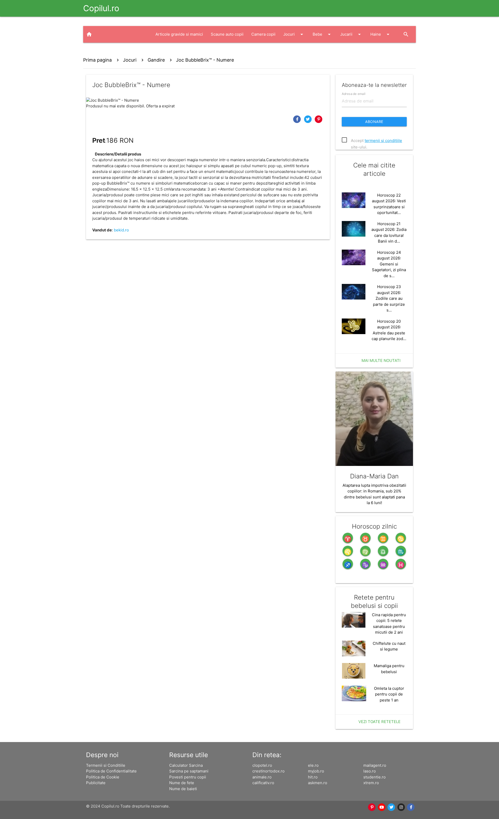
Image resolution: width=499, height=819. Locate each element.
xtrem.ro (371, 782)
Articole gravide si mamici (179, 34)
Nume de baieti (183, 788)
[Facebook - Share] (297, 118)
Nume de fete (181, 782)
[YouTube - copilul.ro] (382, 807)
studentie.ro (374, 777)
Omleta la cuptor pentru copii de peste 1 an (389, 694)
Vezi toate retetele (379, 721)
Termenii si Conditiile (105, 765)
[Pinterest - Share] (319, 118)
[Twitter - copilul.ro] (392, 807)
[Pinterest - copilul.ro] (372, 807)
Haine (380, 34)
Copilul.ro (101, 8)
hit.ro (313, 777)
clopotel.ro (262, 765)
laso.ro (369, 771)
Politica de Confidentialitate (111, 771)
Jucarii (351, 34)
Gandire (156, 60)
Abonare (374, 121)
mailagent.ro (374, 765)
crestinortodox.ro (268, 771)
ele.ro (313, 765)
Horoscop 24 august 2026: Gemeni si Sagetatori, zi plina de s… (389, 264)
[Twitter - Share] (308, 118)
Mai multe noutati (381, 360)
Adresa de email (353, 93)
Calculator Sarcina (186, 765)
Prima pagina (97, 60)
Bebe (322, 34)
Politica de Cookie (102, 777)
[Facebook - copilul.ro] (411, 807)
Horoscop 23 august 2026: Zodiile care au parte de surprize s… (389, 298)
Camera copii (263, 34)
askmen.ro (317, 782)
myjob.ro (316, 771)
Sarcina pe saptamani (188, 771)
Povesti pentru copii (187, 777)
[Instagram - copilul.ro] (401, 807)
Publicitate (96, 782)
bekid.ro (121, 230)
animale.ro (262, 777)
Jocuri (294, 34)
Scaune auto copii (227, 34)
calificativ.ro (263, 782)
